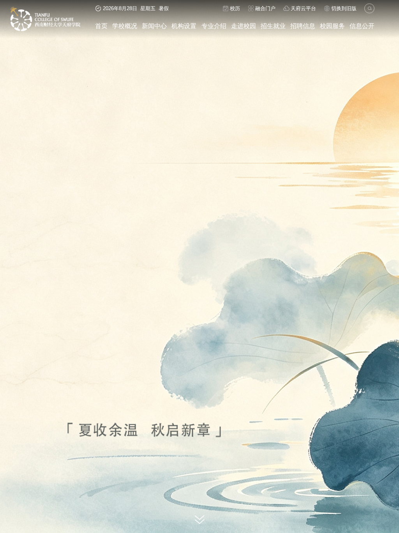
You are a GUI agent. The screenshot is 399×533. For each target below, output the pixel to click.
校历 (235, 8)
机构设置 (183, 25)
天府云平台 (303, 8)
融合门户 (265, 8)
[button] (190, 507)
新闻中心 (154, 25)
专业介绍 (213, 25)
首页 (101, 25)
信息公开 (362, 25)
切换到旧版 (344, 8)
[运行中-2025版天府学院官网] (45, 30)
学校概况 (124, 25)
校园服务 (332, 25)
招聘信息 (302, 25)
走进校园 (243, 25)
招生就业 (273, 25)
